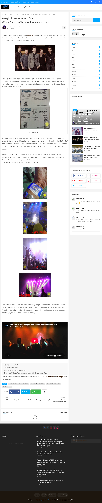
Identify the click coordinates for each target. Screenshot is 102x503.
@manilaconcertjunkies (79, 440)
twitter (80, 185)
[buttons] (91, 2)
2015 (86, 85)
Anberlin (30, 35)
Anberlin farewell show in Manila (18, 384)
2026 (86, 47)
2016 (86, 81)
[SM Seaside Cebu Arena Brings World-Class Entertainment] (77, 158)
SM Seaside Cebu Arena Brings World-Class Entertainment (92, 157)
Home (13, 7)
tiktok (95, 180)
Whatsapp (37, 392)
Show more (63, 412)
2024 (86, 54)
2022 (86, 61)
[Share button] (44, 391)
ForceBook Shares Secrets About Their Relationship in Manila (91, 129)
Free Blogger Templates (43, 500)
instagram (95, 175)
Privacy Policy (35, 2)
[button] (99, 7)
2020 (86, 68)
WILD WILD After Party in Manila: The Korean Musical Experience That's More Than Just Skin (50, 472)
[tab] (13, 7)
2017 (86, 78)
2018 (86, 74)
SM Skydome (11, 14)
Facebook (16, 392)
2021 (86, 64)
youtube (80, 180)
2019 (86, 71)
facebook (80, 175)
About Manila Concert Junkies (10, 2)
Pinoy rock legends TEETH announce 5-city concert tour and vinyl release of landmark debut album (51, 462)
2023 (86, 57)
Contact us (25, 2)
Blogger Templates (68, 500)
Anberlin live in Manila (37, 384)
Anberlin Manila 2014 (53, 384)
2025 (86, 50)
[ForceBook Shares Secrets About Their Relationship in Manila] (77, 131)
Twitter (26, 392)
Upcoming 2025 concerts (26, 7)
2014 (86, 88)
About (44, 495)
